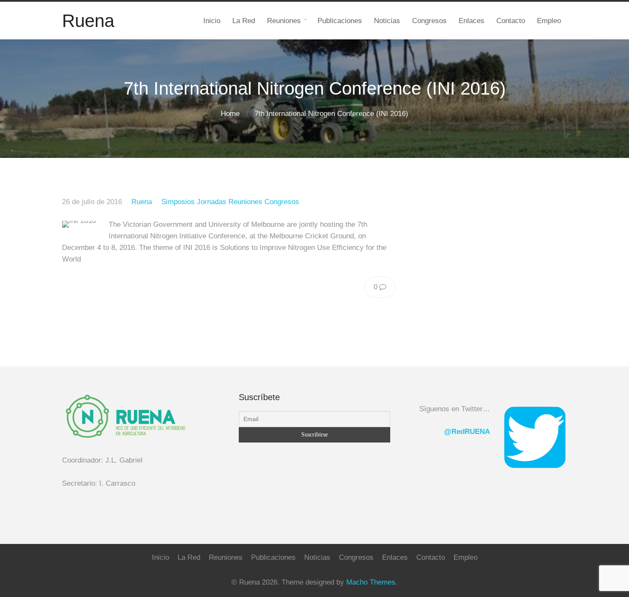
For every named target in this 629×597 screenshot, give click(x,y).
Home (230, 114)
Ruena (141, 202)
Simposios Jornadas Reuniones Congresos (230, 202)
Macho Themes (370, 582)
